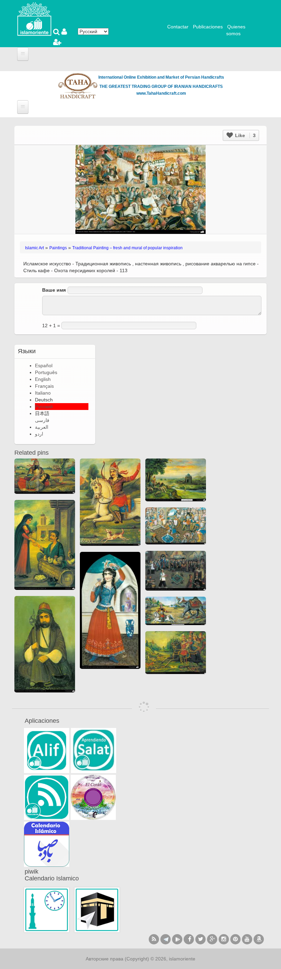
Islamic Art (34, 247)
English (43, 379)
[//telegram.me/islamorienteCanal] (165, 939)
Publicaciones (208, 26)
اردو (39, 434)
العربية (41, 427)
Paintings (58, 247)
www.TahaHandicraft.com (161, 93)
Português (46, 372)
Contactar (177, 26)
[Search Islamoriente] (57, 32)
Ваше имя (54, 290)
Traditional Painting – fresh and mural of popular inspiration (127, 247)
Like (245, 135)
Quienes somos (235, 30)
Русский (44, 406)
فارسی (42, 420)
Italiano (43, 393)
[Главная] (34, 18)
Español (43, 365)
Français (44, 386)
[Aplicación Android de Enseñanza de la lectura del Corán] (46, 750)
